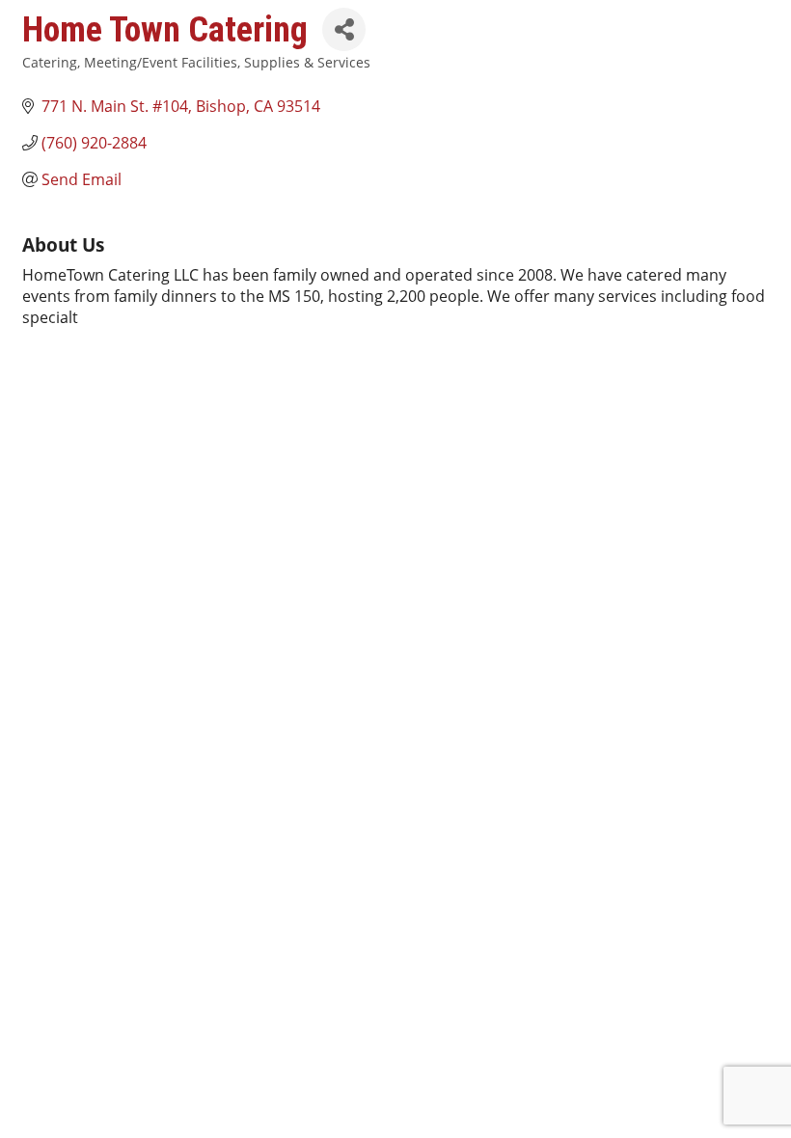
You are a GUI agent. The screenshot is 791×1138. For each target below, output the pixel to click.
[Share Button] (344, 29)
